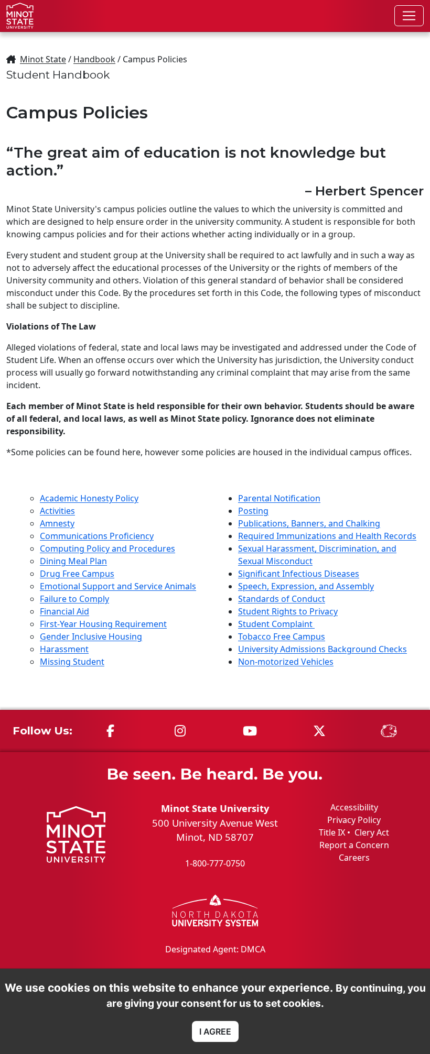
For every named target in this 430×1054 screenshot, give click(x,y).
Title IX (332, 832)
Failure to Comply (74, 599)
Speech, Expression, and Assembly (306, 586)
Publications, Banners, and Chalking (309, 523)
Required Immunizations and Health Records (327, 536)
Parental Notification (279, 498)
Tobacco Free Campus (281, 636)
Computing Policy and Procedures (107, 548)
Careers (354, 857)
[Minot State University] (20, 15)
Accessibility (354, 807)
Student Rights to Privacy (288, 611)
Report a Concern (354, 845)
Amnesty (57, 523)
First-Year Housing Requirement (103, 624)
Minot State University (215, 808)
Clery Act (371, 832)
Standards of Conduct (281, 599)
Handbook (94, 59)
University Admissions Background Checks (322, 649)
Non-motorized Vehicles (286, 661)
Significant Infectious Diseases (298, 573)
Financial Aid (64, 611)
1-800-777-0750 (215, 863)
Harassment (64, 649)
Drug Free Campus (77, 573)
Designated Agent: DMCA (215, 949)
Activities (57, 511)
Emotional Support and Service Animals (118, 586)
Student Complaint (276, 624)
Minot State (43, 59)
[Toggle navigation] (409, 15)
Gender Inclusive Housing (91, 636)
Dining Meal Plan (73, 561)
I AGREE (215, 1031)
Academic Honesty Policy (89, 498)
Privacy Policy (354, 820)
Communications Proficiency (97, 536)
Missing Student (72, 661)
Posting (253, 511)
